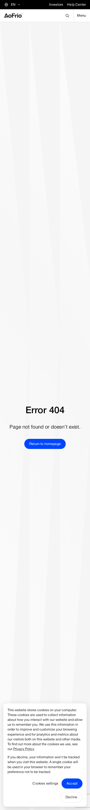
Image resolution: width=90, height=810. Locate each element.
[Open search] (67, 15)
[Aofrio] (13, 15)
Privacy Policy (23, 749)
